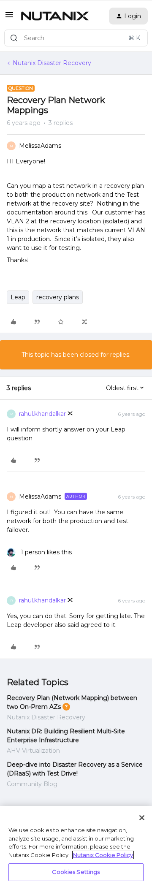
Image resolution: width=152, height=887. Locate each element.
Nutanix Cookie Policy (103, 855)
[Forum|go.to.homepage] (55, 16)
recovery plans (57, 297)
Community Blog (32, 784)
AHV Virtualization (33, 750)
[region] (76, 846)
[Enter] (14, 38)
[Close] (142, 817)
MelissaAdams (40, 145)
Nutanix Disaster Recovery (52, 63)
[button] (9, 18)
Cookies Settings (76, 871)
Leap (18, 297)
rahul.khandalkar (42, 414)
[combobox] (76, 38)
